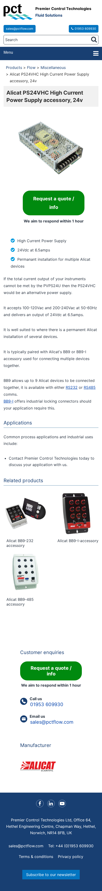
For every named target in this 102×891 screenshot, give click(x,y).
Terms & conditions (36, 856)
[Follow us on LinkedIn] (51, 803)
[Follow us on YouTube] (62, 803)
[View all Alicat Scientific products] (51, 766)
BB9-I (8, 401)
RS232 (72, 387)
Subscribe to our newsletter (51, 874)
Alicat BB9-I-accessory (77, 540)
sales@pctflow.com (19, 28)
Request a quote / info (53, 203)
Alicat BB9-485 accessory (20, 602)
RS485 (90, 387)
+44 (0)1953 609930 (74, 845)
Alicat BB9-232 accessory (19, 543)
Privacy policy (70, 856)
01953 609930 (85, 28)
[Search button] (94, 39)
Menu (8, 52)
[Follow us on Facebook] (40, 803)
